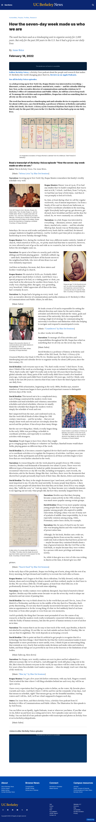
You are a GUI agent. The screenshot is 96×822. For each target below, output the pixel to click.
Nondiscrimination (79, 811)
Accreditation (53, 811)
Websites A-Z (77, 804)
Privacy (76, 813)
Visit (51, 804)
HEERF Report (54, 813)
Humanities (13, 18)
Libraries (76, 786)
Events (51, 806)
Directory (76, 806)
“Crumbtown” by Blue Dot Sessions (59, 328)
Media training (5, 790)
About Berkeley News (7, 786)
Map (75, 808)
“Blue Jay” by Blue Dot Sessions (32, 674)
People (20, 18)
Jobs (51, 808)
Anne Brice (18, 50)
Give (51, 809)
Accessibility (77, 809)
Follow (19, 72)
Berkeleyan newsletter (56, 786)
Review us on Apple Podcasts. (63, 75)
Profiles (26, 18)
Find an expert (5, 788)
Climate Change (29, 788)
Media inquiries (54, 788)
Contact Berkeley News (8, 792)
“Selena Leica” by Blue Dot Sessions (34, 173)
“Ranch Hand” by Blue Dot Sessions (33, 567)
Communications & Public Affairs (83, 790)
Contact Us (53, 815)
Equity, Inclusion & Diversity (81, 788)
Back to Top (91, 819)
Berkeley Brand (78, 792)
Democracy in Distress (31, 790)
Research (33, 18)
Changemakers (29, 786)
